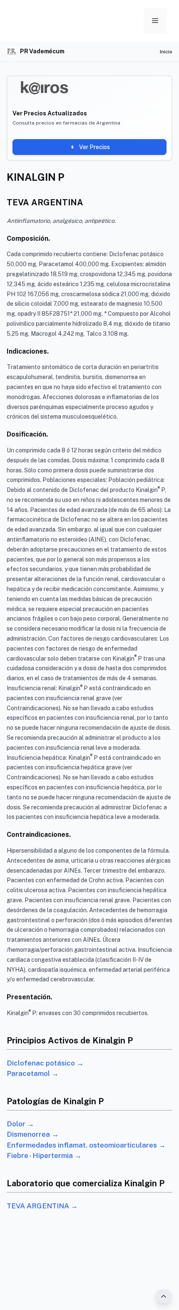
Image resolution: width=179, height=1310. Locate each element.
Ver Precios (94, 147)
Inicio (166, 52)
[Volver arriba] (163, 1296)
